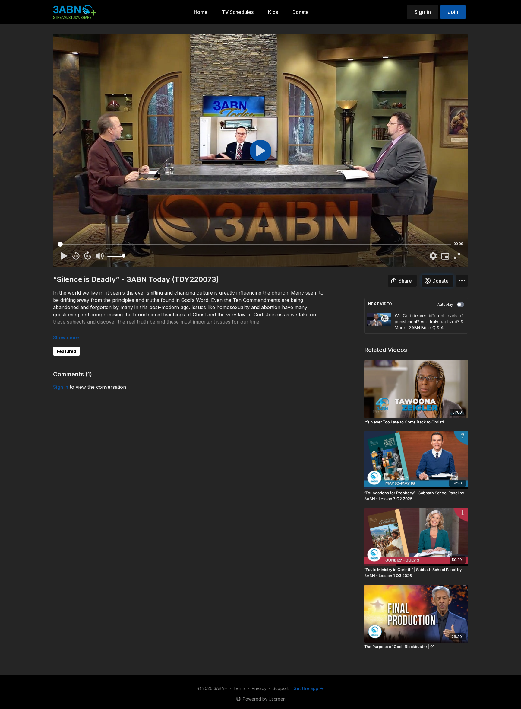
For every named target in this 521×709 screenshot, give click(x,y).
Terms (239, 688)
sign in (60, 387)
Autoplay (445, 304)
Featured (66, 351)
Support (281, 688)
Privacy (259, 688)
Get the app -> (308, 688)
